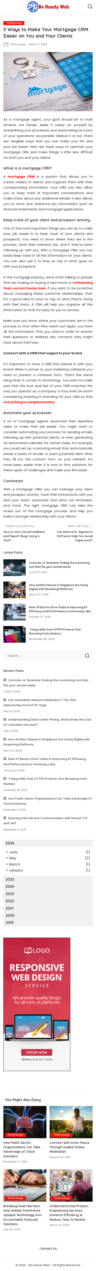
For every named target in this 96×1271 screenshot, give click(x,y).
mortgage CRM (21, 176)
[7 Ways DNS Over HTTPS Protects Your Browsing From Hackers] (14, 634)
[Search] (90, 6)
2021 (9, 908)
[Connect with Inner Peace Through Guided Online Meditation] (71, 1122)
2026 (10, 843)
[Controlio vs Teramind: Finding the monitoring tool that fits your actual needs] (14, 567)
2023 (10, 894)
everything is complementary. (29, 402)
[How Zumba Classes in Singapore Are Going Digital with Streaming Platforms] (14, 590)
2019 (10, 922)
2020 (10, 915)
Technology (14, 23)
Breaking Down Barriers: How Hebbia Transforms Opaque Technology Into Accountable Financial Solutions (22, 1215)
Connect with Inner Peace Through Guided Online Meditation (69, 1147)
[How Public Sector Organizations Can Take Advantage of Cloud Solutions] (24, 1122)
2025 (10, 879)
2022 (10, 901)
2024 (10, 886)
